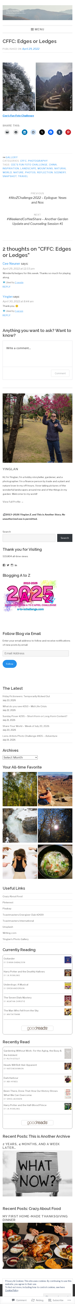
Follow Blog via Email (22, 633)
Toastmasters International (18, 920)
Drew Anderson (15, 988)
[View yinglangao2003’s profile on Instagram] (12, 565)
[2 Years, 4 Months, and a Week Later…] (37, 1195)
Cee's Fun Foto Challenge (29, 164)
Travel (23, 176)
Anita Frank (13, 1014)
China (53, 164)
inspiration (11, 168)
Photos (30, 172)
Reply (7, 286)
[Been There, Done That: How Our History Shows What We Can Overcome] (68, 1098)
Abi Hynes (12, 1082)
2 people (19, 282)
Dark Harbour (11, 1078)
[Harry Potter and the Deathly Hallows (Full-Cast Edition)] (68, 975)
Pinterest (8, 902)
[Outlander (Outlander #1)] (68, 962)
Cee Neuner (11, 263)
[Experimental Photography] (20, 826)
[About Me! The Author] (55, 789)
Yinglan (8, 296)
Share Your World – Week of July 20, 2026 (26, 726)
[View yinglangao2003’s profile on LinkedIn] (15, 565)
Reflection (45, 172)
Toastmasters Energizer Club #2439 (23, 914)
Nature (18, 172)
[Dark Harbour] (68, 1081)
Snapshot (10, 176)
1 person (19, 311)
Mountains (45, 168)
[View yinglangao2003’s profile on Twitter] (8, 565)
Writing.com (9, 933)
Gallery (12, 157)
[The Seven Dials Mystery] (68, 1004)
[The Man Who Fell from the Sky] (68, 1014)
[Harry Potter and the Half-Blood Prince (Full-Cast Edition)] (68, 1109)
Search (7, 531)
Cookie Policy (11, 1290)
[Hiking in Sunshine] (55, 826)
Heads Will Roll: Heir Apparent (20, 1065)
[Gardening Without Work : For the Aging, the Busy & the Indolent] (68, 1058)
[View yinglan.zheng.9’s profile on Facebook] (4, 565)
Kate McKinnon (15, 1069)
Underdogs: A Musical (16, 984)
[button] (19, 87)
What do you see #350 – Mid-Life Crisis (25, 706)
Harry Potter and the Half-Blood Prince (25, 1105)
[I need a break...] (20, 862)
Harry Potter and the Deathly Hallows (24, 971)
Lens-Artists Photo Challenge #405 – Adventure (30, 736)
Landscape (28, 168)
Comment (60, 373)
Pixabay (7, 908)
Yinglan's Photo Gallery (16, 939)
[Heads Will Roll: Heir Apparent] (68, 1068)
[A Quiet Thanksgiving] (55, 862)
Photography (38, 160)
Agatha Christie (16, 1001)
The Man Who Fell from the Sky (21, 1010)
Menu (39, 29)
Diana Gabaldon (16, 962)
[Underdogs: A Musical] (68, 988)
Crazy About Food (12, 896)
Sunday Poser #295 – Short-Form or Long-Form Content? (35, 716)
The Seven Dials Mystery (18, 997)
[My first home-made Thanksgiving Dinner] (37, 1268)
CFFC (23, 160)
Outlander (9, 958)
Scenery (60, 172)
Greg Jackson (14, 1099)
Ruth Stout (13, 1059)
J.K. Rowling (13, 975)
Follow (9, 663)
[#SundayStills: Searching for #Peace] (20, 789)
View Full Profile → (13, 501)
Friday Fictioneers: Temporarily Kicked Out (26, 696)
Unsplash (8, 926)
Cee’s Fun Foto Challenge (18, 115)
